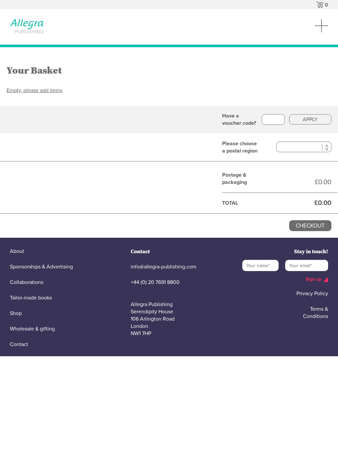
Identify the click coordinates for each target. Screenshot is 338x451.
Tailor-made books (31, 298)
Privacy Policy (312, 293)
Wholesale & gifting (32, 329)
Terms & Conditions (315, 313)
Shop (16, 313)
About (17, 251)
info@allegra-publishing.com (163, 266)
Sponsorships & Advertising (41, 266)
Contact (19, 344)
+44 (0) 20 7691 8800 (155, 282)
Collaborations (26, 282)
